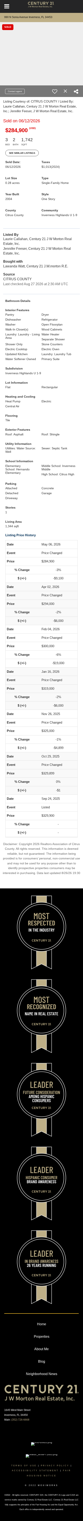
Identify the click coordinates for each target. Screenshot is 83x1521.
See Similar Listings (22, 153)
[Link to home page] (42, 6)
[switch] (54, 91)
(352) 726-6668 (20, 1419)
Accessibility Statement (35, 1470)
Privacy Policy (55, 1466)
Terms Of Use (24, 1466)
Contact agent (15, 91)
